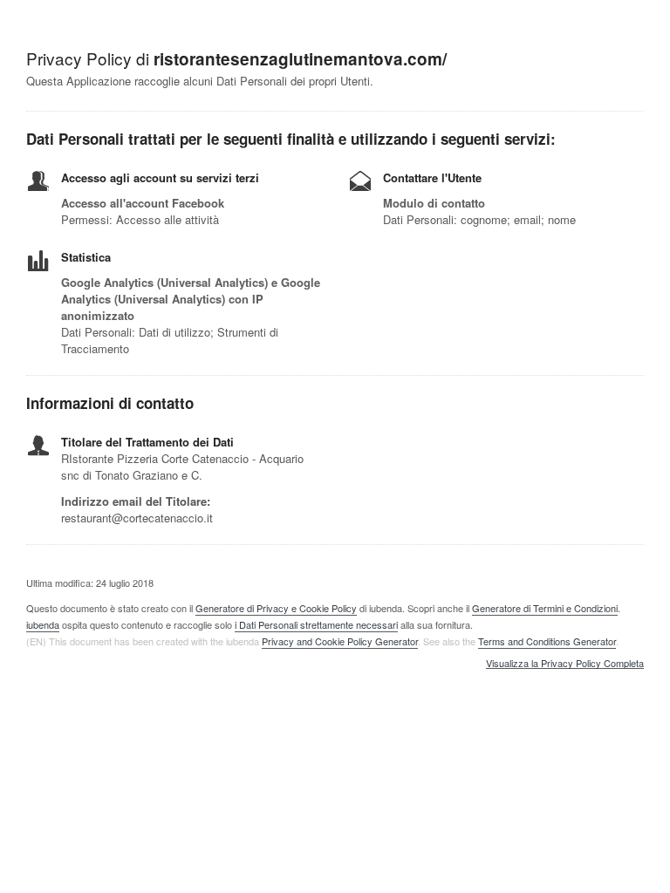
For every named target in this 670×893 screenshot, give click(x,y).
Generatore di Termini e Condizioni (545, 608)
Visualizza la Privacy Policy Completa (565, 663)
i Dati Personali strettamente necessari (316, 624)
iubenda (42, 624)
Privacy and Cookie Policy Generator (340, 641)
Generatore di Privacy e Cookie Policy (276, 608)
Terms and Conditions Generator (547, 641)
